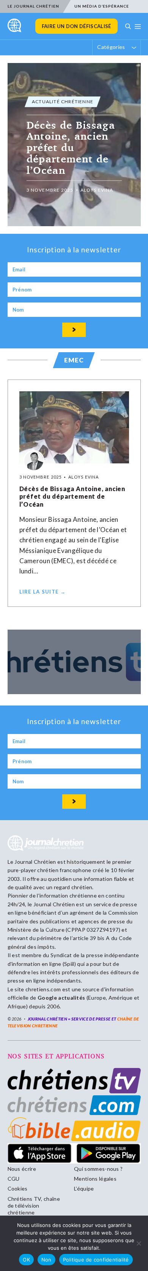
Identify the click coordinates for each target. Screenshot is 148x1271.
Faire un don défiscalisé (76, 26)
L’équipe (84, 1188)
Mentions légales (95, 1178)
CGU (14, 1178)
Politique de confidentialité (96, 1260)
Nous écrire (22, 1168)
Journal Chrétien (35, 861)
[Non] (138, 1243)
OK (26, 1260)
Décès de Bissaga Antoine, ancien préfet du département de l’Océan (72, 496)
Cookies (18, 1188)
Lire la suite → (42, 592)
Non (46, 1260)
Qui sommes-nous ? (98, 1168)
